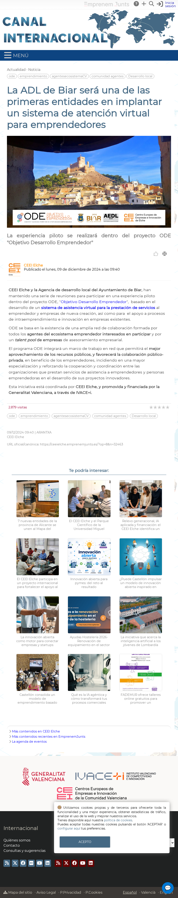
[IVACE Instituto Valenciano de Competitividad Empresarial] (89, 776)
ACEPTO (85, 842)
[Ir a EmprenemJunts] (106, 6)
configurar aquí (69, 828)
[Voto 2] (155, 407)
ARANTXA (43, 432)
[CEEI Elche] (14, 275)
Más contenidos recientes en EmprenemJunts (48, 737)
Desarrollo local (140, 76)
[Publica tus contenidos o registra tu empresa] (144, 3)
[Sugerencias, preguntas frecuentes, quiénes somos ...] (136, 3)
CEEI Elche (33, 265)
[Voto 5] (168, 407)
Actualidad (16, 70)
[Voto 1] (151, 407)
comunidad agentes (108, 76)
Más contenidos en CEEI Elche (36, 731)
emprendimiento (33, 76)
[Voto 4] (164, 407)
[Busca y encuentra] (152, 3)
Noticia (34, 70)
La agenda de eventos (29, 742)
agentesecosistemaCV (69, 76)
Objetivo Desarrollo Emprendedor (94, 301)
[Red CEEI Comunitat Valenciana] (92, 799)
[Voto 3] (160, 407)
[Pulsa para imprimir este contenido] (164, 254)
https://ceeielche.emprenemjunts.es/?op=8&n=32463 (81, 444)
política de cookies (118, 820)
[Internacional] (89, 48)
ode (12, 76)
